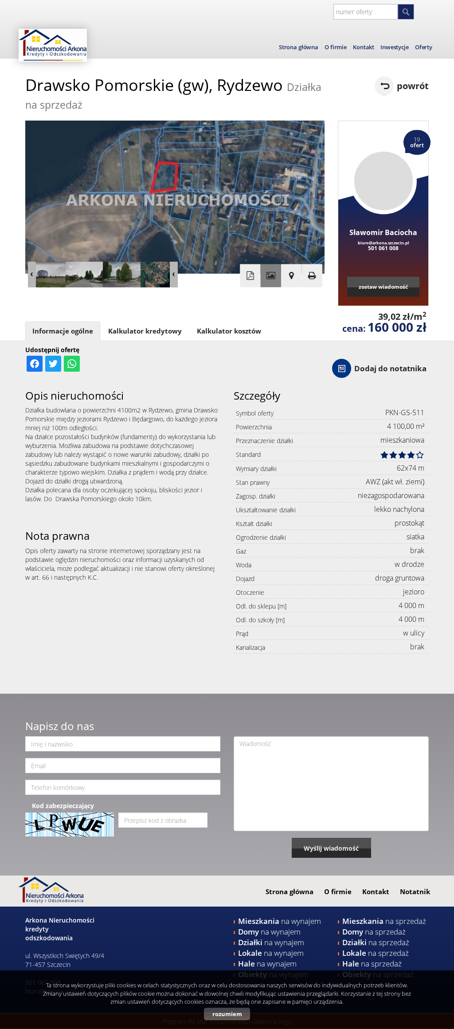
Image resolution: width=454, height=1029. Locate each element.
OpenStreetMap (292, 304)
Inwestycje (394, 47)
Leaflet (269, 304)
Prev (32, 274)
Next (174, 274)
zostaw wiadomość (383, 286)
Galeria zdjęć (271, 275)
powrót (413, 86)
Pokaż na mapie (291, 275)
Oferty (423, 47)
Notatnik (415, 891)
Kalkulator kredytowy (145, 331)
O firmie (336, 47)
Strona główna (298, 47)
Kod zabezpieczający (63, 805)
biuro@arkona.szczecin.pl (383, 243)
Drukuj (311, 275)
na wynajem (279, 921)
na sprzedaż (384, 921)
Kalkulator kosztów (229, 331)
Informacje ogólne (62, 331)
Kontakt (363, 47)
